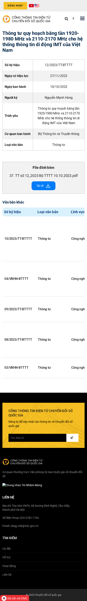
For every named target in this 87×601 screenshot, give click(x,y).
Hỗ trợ (6, 557)
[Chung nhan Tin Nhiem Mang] (22, 485)
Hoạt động (9, 566)
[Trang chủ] (26, 18)
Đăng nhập (15, 5)
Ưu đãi (6, 548)
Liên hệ (6, 574)
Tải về (40, 185)
